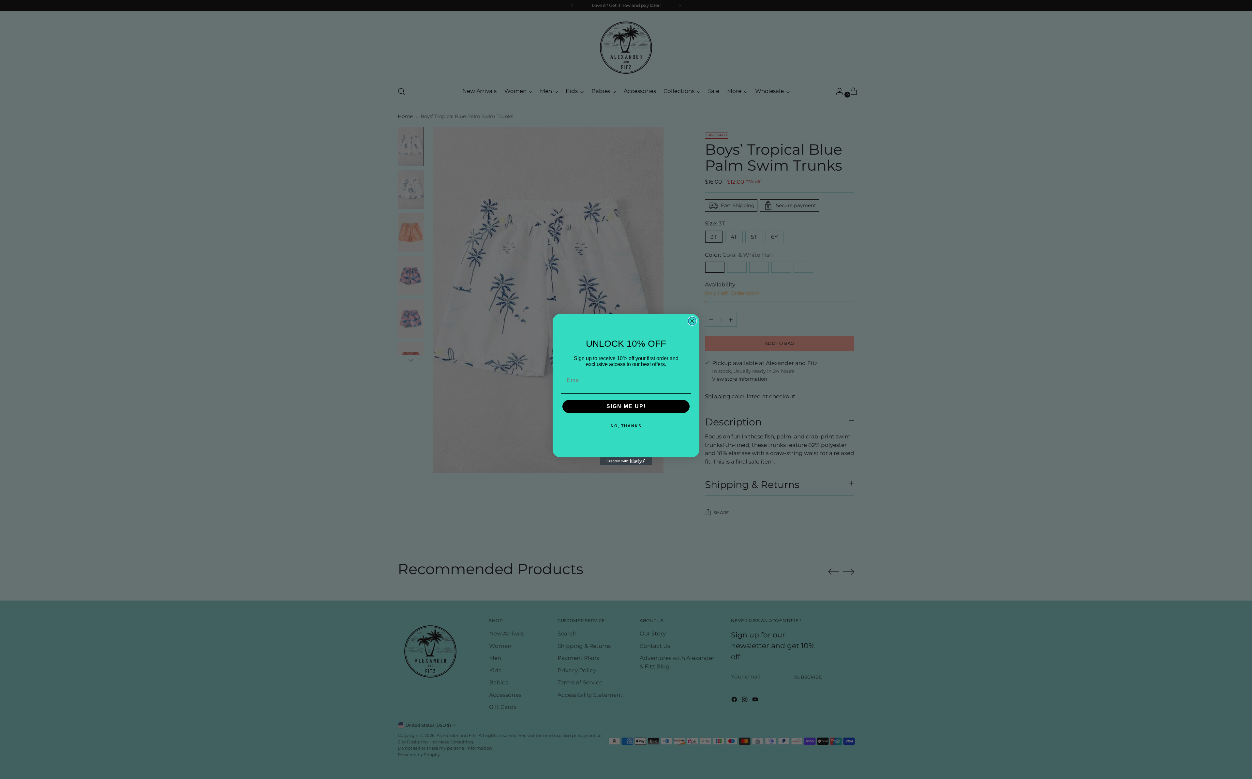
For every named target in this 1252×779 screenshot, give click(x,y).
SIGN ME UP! (626, 406)
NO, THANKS (626, 426)
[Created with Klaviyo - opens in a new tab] (626, 461)
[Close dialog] (692, 321)
